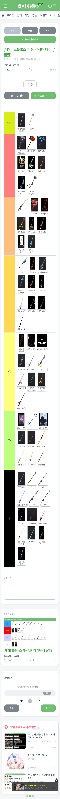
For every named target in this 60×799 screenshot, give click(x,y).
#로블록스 (8, 59)
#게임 (37, 741)
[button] (27, 796)
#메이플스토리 (33, 782)
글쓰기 (48, 708)
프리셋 (10, 15)
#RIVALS (31, 741)
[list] (30, 339)
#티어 (16, 59)
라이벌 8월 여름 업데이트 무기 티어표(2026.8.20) (41, 736)
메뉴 (54, 6)
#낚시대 (29, 59)
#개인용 (31, 758)
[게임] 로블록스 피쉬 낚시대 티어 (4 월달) (28, 650)
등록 (46, 693)
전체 (19, 15)
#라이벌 (43, 741)
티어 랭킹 (27, 6)
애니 (52, 15)
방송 (34, 15)
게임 (27, 15)
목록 (11, 708)
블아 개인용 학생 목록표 (37, 754)
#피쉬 (22, 59)
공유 (12, 30)
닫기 (56, 780)
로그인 (50, 6)
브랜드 (43, 15)
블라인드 (14, 95)
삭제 (47, 30)
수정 (30, 30)
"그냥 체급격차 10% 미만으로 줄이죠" (41, 776)
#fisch (37, 59)
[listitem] (30, 123)
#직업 (41, 782)
